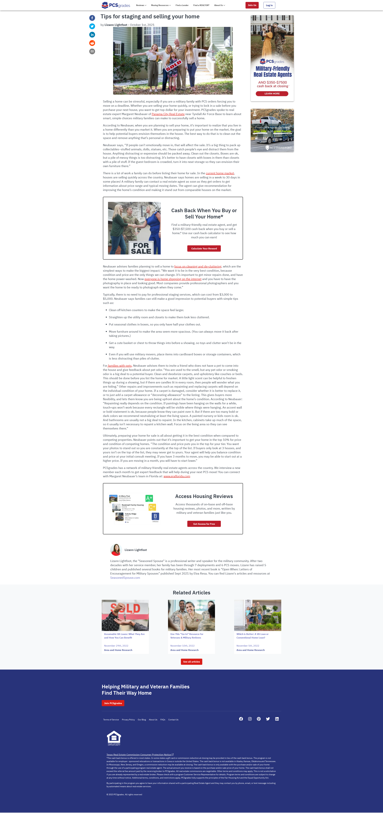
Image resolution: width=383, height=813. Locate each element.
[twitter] (92, 26)
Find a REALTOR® (201, 5)
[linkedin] (92, 35)
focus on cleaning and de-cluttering (197, 266)
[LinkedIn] (277, 719)
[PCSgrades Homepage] (116, 5)
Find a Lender (182, 5)
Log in (269, 5)
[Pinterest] (258, 719)
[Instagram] (250, 719)
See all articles (191, 661)
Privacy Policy (128, 719)
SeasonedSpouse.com (125, 578)
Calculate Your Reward (204, 248)
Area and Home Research (118, 649)
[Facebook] (241, 719)
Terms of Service (111, 719)
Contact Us (173, 719)
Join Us (252, 5)
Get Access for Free (204, 523)
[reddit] (92, 43)
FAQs (162, 719)
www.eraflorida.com (177, 476)
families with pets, (119, 366)
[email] (92, 51)
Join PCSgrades (113, 703)
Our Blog (142, 719)
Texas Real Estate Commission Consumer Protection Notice (139, 754)
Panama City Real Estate (168, 114)
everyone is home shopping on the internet (173, 279)
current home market (220, 173)
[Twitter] (268, 719)
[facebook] (92, 18)
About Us (153, 719)
